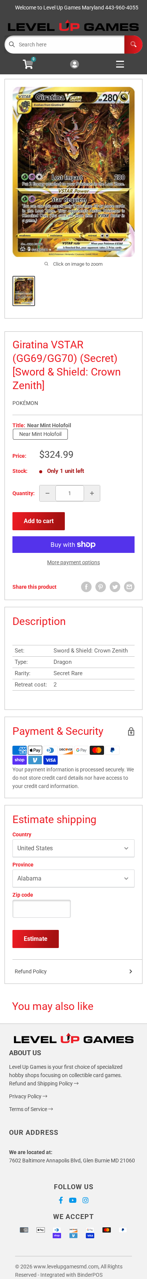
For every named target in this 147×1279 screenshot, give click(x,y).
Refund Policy (31, 971)
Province (23, 864)
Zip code (22, 894)
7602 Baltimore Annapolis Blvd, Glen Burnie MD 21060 (72, 1160)
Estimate (35, 938)
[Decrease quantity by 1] (47, 493)
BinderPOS (90, 1275)
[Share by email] (129, 587)
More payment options (73, 562)
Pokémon (25, 403)
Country (21, 834)
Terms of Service (28, 1109)
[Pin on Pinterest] (100, 587)
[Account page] (74, 65)
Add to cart (39, 521)
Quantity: (23, 493)
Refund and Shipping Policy (41, 1083)
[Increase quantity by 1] (92, 493)
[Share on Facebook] (86, 587)
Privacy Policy (26, 1096)
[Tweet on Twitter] (115, 587)
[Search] (133, 44)
